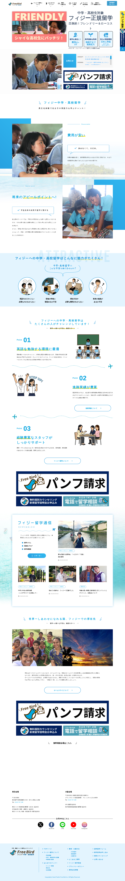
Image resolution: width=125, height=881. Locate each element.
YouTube (73, 828)
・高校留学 (73, 853)
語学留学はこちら (112, 3)
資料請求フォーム (100, 849)
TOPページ (48, 849)
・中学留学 (73, 851)
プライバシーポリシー (76, 866)
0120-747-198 (19, 802)
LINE (62, 828)
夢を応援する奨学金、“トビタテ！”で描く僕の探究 (71, 556)
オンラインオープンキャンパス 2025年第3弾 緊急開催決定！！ (97, 58)
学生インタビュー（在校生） (66, 550)
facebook (51, 828)
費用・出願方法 (74, 849)
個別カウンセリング (101, 856)
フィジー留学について (51, 852)
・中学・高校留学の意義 (52, 857)
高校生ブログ (28, 546)
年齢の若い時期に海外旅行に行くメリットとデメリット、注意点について (93, 592)
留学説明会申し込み (101, 852)
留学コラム (27, 542)
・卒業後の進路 (49, 859)
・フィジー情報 (49, 865)
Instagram (84, 828)
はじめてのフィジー (51, 863)
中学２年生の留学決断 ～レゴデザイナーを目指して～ (27, 592)
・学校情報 (48, 855)
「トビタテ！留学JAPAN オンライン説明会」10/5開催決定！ (97, 63)
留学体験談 (27, 549)
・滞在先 (47, 867)
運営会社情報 (73, 870)
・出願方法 (73, 856)
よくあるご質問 (74, 859)
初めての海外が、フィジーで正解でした (61, 590)
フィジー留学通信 (75, 863)
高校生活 (83, 586)
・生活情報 (48, 870)
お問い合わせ (98, 859)
